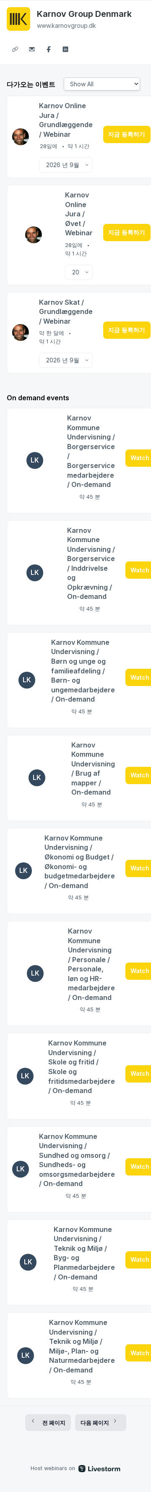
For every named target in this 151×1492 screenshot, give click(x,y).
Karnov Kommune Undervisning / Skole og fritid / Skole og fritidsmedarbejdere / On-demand (81, 1067)
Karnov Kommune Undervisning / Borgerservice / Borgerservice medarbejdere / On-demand (91, 451)
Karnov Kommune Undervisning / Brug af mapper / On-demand (93, 769)
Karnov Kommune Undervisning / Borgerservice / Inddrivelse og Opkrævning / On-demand (91, 563)
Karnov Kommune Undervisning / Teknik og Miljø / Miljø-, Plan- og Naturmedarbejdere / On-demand (82, 1346)
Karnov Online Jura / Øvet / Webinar (79, 214)
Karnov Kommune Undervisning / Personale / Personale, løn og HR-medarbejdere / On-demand (91, 964)
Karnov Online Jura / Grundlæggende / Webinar (66, 119)
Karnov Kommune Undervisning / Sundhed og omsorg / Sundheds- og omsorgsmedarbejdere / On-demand (77, 1160)
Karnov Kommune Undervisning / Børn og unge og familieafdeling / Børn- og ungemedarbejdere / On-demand (83, 670)
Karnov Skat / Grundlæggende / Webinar (66, 311)
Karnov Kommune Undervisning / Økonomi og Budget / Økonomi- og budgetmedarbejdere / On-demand (79, 862)
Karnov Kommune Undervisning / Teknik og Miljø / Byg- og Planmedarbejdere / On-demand (84, 1253)
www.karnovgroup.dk (66, 25)
